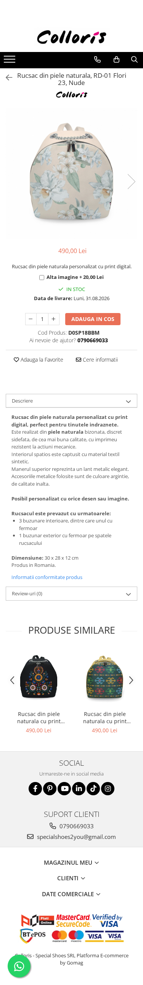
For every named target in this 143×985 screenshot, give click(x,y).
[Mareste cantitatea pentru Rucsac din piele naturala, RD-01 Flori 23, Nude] (53, 319)
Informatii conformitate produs (46, 577)
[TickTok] (93, 788)
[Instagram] (107, 788)
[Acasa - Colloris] (72, 36)
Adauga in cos (92, 319)
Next (131, 181)
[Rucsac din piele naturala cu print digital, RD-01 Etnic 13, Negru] (39, 677)
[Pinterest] (49, 788)
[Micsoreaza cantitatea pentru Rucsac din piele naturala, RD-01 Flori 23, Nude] (31, 319)
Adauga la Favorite (41, 359)
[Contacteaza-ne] (97, 59)
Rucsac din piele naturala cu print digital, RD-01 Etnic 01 (105, 717)
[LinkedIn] (78, 788)
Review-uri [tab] (27, 593)
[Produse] (10, 61)
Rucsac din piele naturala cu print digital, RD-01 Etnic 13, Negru (38, 717)
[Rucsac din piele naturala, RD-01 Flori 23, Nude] (71, 173)
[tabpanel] (71, 173)
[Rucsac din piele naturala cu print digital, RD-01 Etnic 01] (105, 677)
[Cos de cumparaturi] (116, 59)
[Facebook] (35, 788)
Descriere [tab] (22, 400)
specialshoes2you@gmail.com (75, 836)
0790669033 (76, 826)
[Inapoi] (5, 77)
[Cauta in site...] (134, 59)
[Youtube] (64, 788)
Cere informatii (99, 359)
